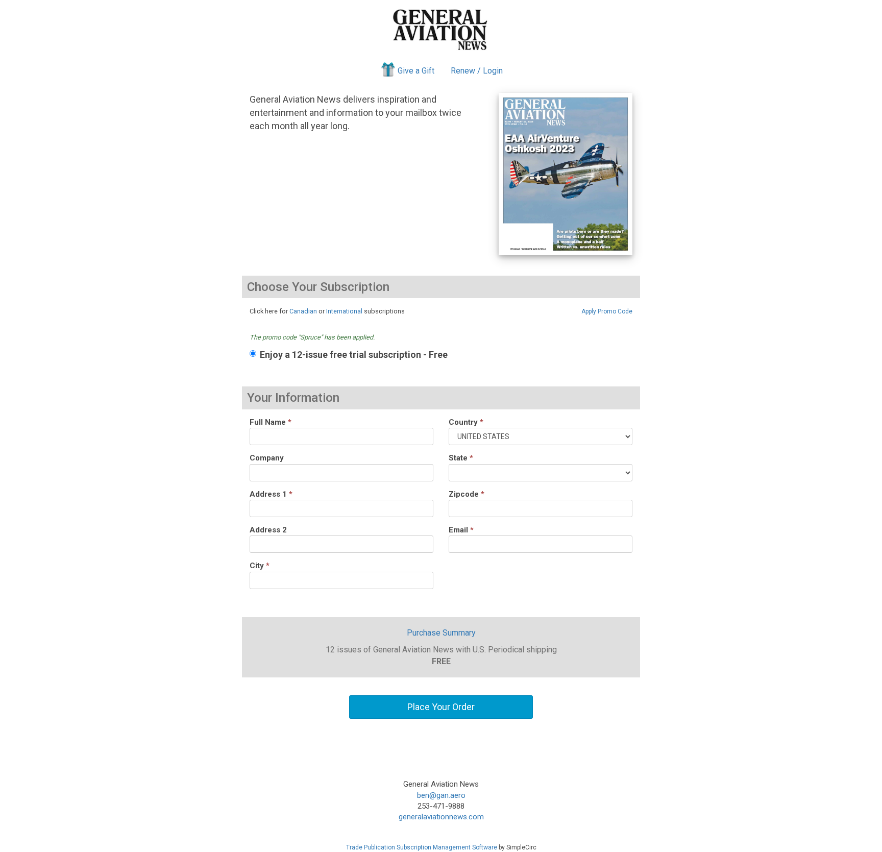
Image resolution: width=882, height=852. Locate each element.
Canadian (303, 311)
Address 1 (271, 494)
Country (466, 422)
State (461, 457)
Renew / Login (477, 71)
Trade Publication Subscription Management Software (421, 847)
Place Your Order (441, 706)
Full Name (270, 422)
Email (461, 529)
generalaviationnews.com (441, 816)
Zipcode (466, 494)
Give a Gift (416, 71)
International (344, 311)
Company (267, 457)
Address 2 (268, 529)
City (260, 565)
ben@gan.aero (441, 795)
